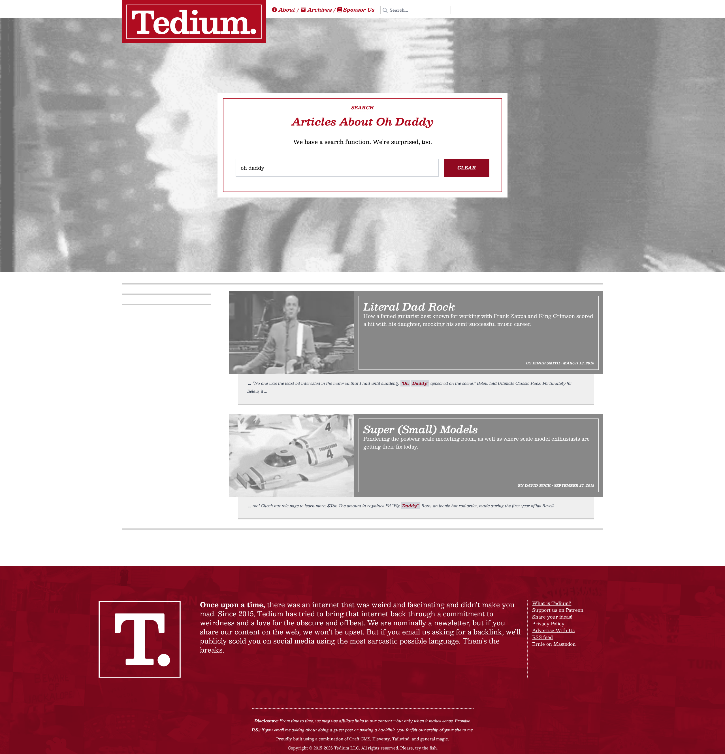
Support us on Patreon (557, 610)
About (287, 9)
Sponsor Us (359, 9)
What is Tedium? (551, 603)
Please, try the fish (418, 747)
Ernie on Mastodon (554, 644)
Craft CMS (359, 738)
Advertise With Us (553, 630)
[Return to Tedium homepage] (194, 21)
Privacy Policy (548, 623)
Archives (319, 9)
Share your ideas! (552, 617)
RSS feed (542, 637)
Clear (466, 167)
